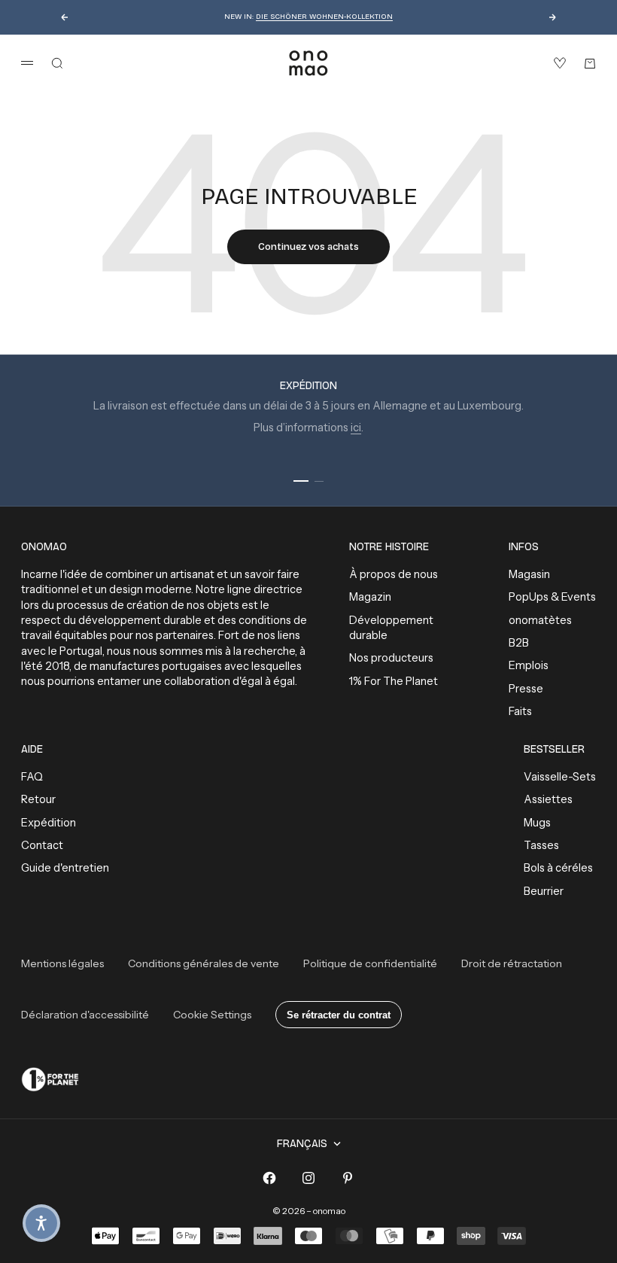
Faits (520, 711)
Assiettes (548, 799)
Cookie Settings (212, 1014)
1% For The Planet (393, 681)
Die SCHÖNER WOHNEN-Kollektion (324, 16)
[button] (41, 1223)
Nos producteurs (391, 658)
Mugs (537, 822)
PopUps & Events (552, 597)
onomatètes (540, 620)
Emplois (529, 665)
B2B (519, 643)
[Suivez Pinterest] (347, 1177)
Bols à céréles (558, 868)
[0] (560, 63)
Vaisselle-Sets (560, 777)
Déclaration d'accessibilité (85, 1014)
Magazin (370, 597)
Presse (526, 688)
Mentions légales (62, 963)
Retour (38, 799)
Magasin (529, 574)
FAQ (32, 777)
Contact (42, 845)
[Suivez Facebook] (269, 1177)
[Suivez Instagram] (308, 1177)
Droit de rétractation (511, 963)
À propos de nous (393, 574)
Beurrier (544, 891)
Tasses (541, 845)
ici (356, 427)
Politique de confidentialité (370, 963)
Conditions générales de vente (203, 963)
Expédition (48, 822)
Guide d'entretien (65, 868)
